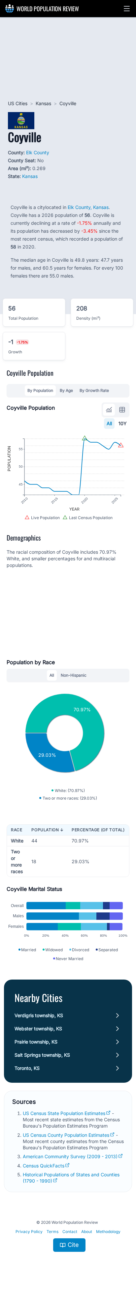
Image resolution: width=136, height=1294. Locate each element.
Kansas (43, 103)
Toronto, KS (27, 1068)
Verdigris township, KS (39, 1015)
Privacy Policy (29, 1231)
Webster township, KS (38, 1028)
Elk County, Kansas (88, 207)
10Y (123, 423)
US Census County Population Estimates (66, 1135)
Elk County (37, 152)
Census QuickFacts (43, 1165)
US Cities (17, 103)
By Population (40, 390)
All (109, 423)
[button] (126, 9)
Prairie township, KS (36, 1041)
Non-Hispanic (73, 675)
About (86, 1231)
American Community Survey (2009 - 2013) (70, 1156)
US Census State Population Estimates (64, 1113)
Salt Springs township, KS (42, 1055)
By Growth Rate (94, 390)
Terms (52, 1231)
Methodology (108, 1231)
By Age (66, 390)
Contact (69, 1231)
